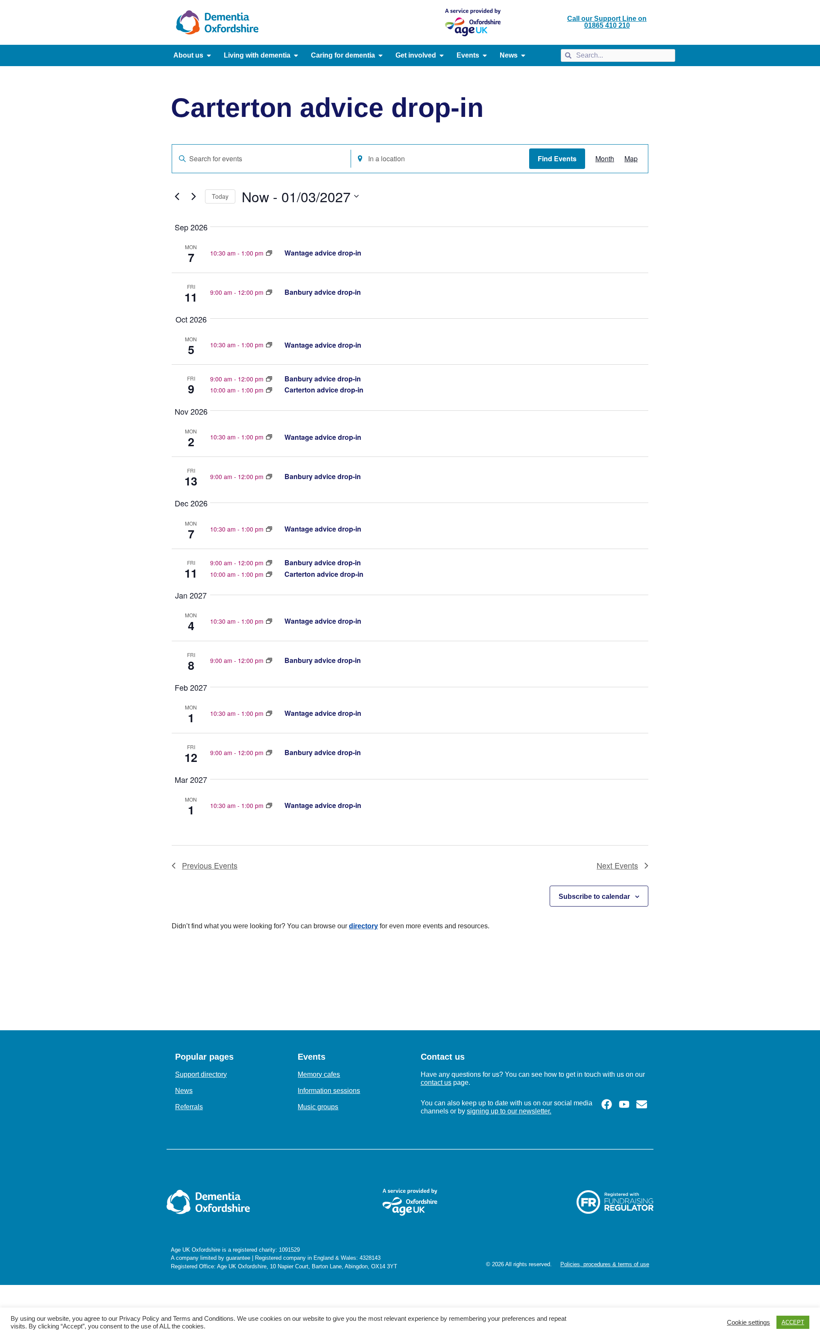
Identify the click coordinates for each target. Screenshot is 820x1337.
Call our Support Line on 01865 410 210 (607, 22)
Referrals (189, 1106)
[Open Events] (484, 55)
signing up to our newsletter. (509, 1111)
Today (220, 196)
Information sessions (329, 1090)
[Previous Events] (177, 196)
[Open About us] (208, 55)
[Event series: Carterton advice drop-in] (269, 253)
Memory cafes (319, 1074)
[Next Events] (193, 196)
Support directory (201, 1074)
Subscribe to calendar (594, 896)
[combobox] (618, 55)
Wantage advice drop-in (322, 253)
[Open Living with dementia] (296, 55)
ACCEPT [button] (793, 1322)
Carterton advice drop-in (323, 390)
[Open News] (523, 55)
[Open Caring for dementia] (380, 55)
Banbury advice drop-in (322, 292)
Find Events (557, 158)
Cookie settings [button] (748, 1322)
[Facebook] (606, 1104)
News (184, 1090)
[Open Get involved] (441, 55)
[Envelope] (641, 1104)
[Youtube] (624, 1104)
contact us (436, 1082)
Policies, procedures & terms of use (604, 1264)
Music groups (318, 1106)
